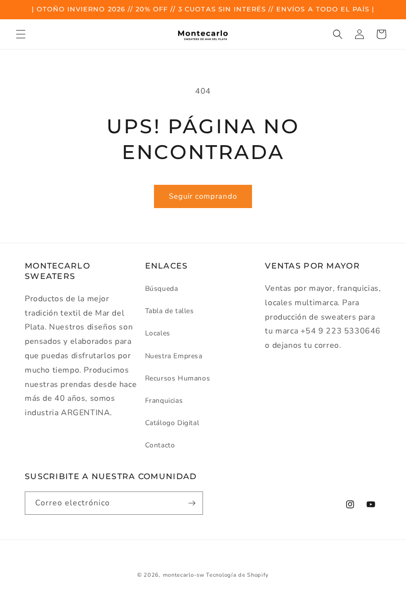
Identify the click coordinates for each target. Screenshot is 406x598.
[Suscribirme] (192, 503)
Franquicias (164, 400)
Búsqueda (161, 288)
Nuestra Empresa (174, 356)
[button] (21, 34)
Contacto (160, 445)
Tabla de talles (169, 311)
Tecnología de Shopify (237, 575)
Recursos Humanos (177, 378)
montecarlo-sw (183, 575)
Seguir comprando (203, 196)
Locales (157, 333)
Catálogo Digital (172, 423)
